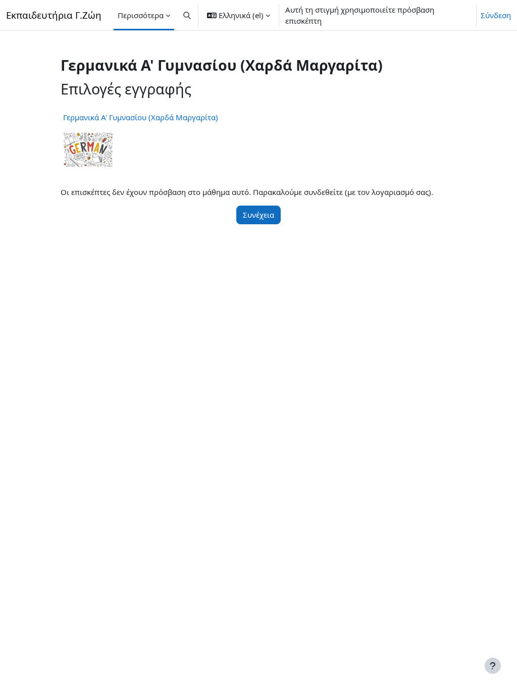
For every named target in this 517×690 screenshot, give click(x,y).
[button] (187, 15)
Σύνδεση (496, 15)
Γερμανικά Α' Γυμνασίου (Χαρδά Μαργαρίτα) (140, 117)
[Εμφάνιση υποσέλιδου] (493, 666)
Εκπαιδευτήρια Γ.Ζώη (53, 15)
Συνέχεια (258, 215)
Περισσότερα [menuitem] (141, 15)
